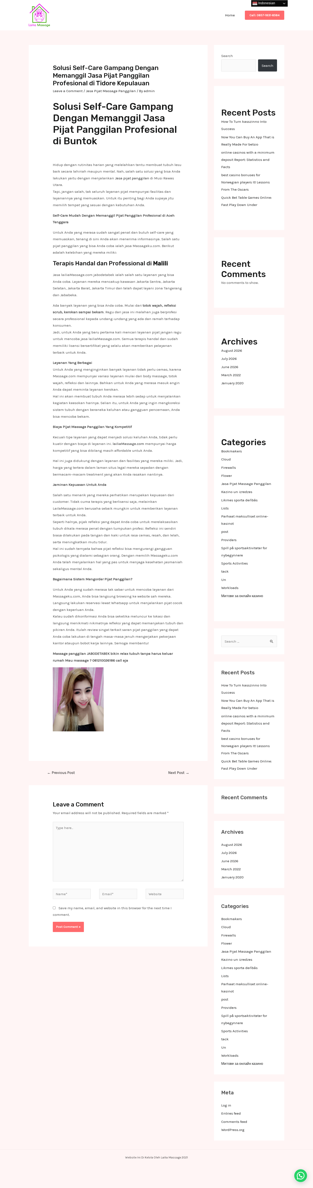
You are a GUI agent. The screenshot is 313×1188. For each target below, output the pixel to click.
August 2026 (231, 350)
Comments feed (234, 1121)
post (224, 531)
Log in (226, 1105)
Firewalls (228, 467)
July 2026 (229, 358)
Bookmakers (231, 451)
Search (227, 56)
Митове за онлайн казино (242, 596)
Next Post (178, 772)
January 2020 (232, 383)
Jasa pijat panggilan (132, 178)
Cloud (226, 459)
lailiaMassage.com (128, 444)
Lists (225, 508)
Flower (226, 475)
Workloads (229, 588)
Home (230, 15)
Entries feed (231, 1113)
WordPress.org (232, 1130)
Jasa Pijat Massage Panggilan (111, 91)
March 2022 (231, 375)
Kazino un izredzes (236, 492)
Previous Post (61, 772)
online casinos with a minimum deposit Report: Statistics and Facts (247, 159)
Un (223, 580)
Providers (229, 540)
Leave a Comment (68, 91)
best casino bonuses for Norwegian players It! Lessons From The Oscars (245, 182)
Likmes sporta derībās (239, 500)
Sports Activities (234, 563)
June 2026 (229, 367)
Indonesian (266, 3)
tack (225, 571)
